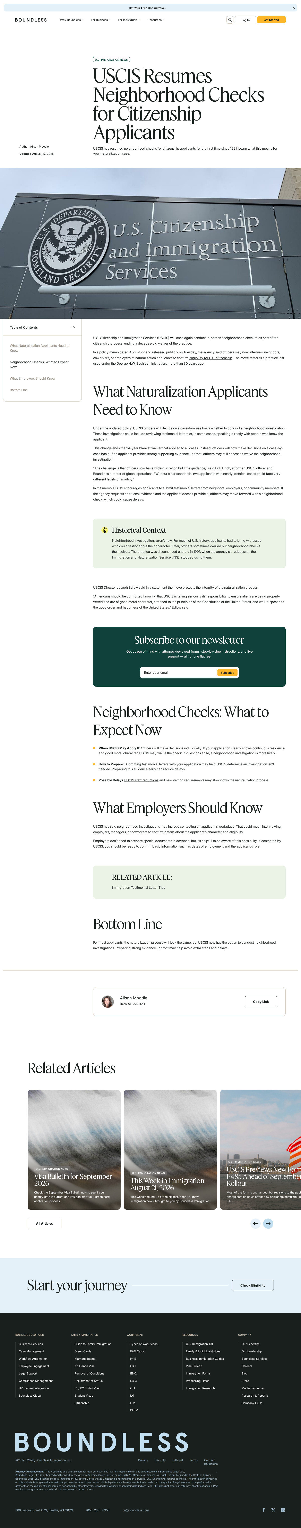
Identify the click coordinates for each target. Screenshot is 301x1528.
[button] (71, 19)
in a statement (156, 587)
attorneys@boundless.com (201, 1471)
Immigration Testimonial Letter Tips (138, 887)
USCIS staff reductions (141, 780)
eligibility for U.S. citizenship (210, 358)
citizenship (101, 343)
